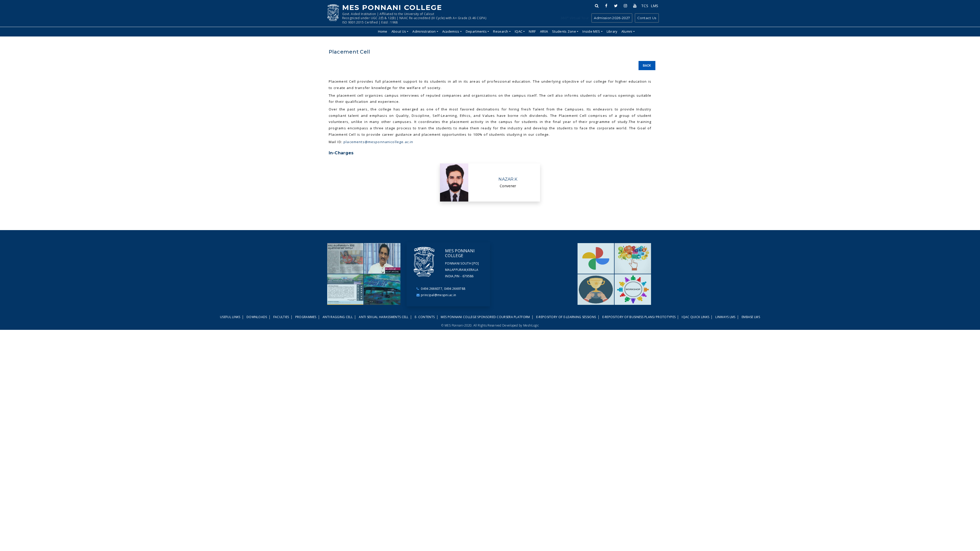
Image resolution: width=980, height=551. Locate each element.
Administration (424, 31)
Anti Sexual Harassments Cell (384, 317)
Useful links (230, 317)
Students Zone (564, 31)
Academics (450, 31)
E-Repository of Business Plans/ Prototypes (639, 317)
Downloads (257, 317)
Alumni (626, 31)
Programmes (306, 317)
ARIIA (544, 31)
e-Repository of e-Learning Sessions (566, 317)
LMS (654, 5)
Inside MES (591, 31)
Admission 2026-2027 (612, 18)
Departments (476, 31)
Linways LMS (725, 317)
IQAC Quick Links (696, 317)
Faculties (281, 317)
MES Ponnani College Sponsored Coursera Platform (486, 317)
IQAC (518, 31)
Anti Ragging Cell (338, 317)
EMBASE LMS (751, 317)
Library (612, 31)
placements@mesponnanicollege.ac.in (378, 142)
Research (500, 31)
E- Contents (425, 317)
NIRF (532, 31)
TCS (644, 5)
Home (382, 31)
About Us (398, 31)
